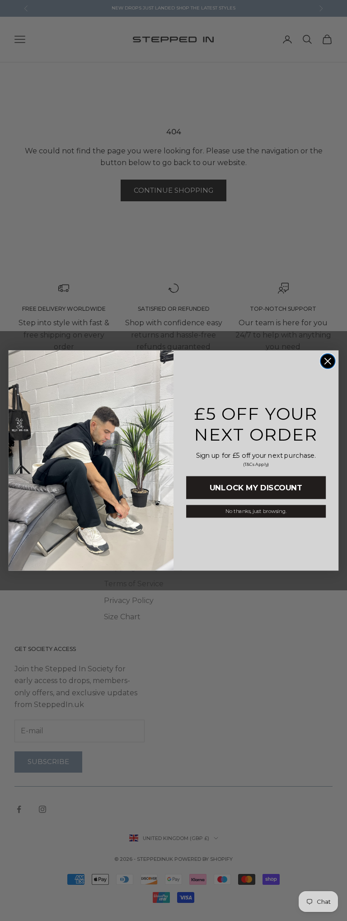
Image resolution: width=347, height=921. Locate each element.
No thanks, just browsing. (255, 511)
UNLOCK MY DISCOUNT (256, 488)
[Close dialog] (327, 361)
